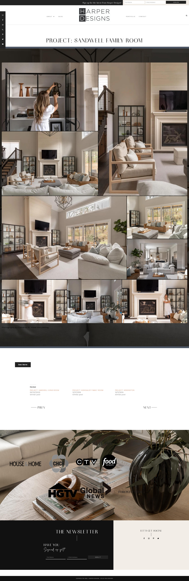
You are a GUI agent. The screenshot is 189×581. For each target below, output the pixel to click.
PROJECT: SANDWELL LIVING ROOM (44, 390)
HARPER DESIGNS (94, 14)
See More (22, 364)
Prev (42, 407)
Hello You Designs (106, 578)
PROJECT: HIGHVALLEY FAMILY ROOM (88, 390)
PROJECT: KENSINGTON (125, 390)
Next (147, 407)
